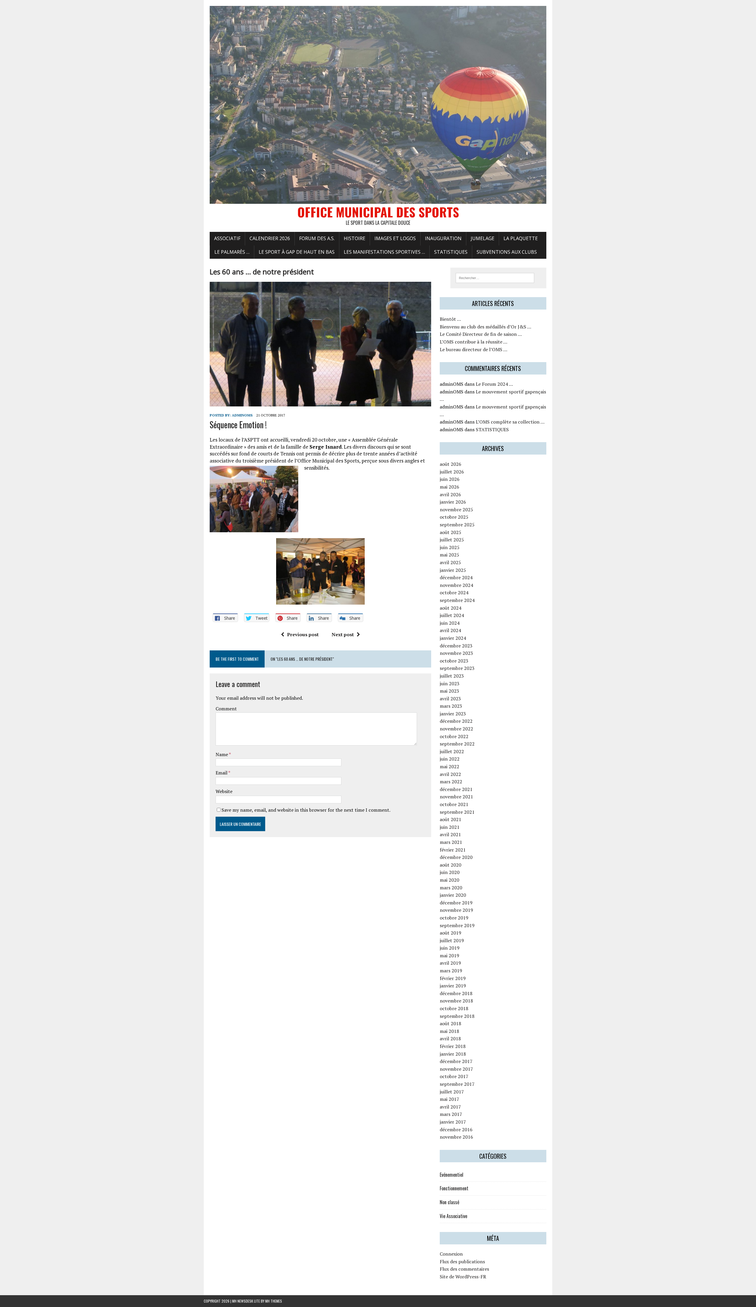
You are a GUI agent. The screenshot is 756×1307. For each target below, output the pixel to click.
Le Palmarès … (232, 252)
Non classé (449, 1202)
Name (222, 754)
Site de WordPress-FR (463, 1276)
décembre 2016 (456, 1129)
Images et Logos (395, 238)
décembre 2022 (456, 721)
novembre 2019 (456, 910)
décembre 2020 (456, 857)
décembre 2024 (456, 577)
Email (222, 772)
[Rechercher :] (495, 277)
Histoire (354, 238)
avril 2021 (450, 834)
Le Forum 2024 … (494, 384)
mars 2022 (451, 781)
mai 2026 (449, 487)
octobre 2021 (454, 804)
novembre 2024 (456, 585)
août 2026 (450, 464)
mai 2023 (449, 691)
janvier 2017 (453, 1122)
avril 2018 (450, 1038)
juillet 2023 (452, 676)
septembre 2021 (457, 812)
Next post (343, 634)
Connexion (451, 1254)
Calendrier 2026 (270, 238)
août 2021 (450, 819)
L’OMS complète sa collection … (510, 422)
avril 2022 (450, 774)
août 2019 (450, 933)
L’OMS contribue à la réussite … (473, 341)
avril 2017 (450, 1106)
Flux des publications (462, 1261)
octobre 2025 (454, 517)
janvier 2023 (453, 713)
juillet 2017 (452, 1091)
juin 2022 (450, 759)
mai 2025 (449, 554)
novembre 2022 (456, 728)
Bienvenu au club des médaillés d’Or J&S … (485, 326)
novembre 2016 (456, 1137)
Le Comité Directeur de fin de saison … (481, 334)
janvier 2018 (453, 1054)
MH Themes (273, 1300)
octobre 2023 (454, 660)
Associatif (227, 238)
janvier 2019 (453, 985)
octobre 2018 (454, 1008)
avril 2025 (450, 562)
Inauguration (443, 238)
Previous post (303, 634)
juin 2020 (450, 872)
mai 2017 (449, 1099)
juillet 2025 (452, 539)
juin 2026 (450, 479)
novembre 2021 (456, 796)
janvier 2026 (453, 502)
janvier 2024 (453, 638)
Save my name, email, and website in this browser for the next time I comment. (305, 810)
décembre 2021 (456, 789)
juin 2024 (450, 623)
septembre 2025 (457, 524)
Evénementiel (451, 1174)
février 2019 (453, 978)
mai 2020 (449, 880)
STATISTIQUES (450, 252)
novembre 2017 (456, 1069)
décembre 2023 (456, 645)
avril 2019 (450, 963)
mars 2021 (451, 842)
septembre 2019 (457, 925)
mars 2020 (451, 887)
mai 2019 (449, 955)
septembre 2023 (457, 668)
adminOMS (242, 415)
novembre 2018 (456, 1000)
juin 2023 (450, 683)
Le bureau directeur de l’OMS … (473, 349)
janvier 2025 (453, 570)
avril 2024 (450, 630)
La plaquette (521, 238)
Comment (226, 708)
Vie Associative (453, 1216)
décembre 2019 (456, 902)
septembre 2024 (457, 600)
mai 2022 (449, 766)
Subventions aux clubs (507, 252)
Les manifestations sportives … (384, 252)
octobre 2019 (454, 917)
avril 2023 (450, 698)
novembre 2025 (456, 509)
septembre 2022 (457, 743)
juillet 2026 (452, 471)
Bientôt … (450, 319)
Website (224, 791)
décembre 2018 (456, 993)
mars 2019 (451, 970)
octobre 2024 (454, 592)
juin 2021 (450, 827)
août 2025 (450, 532)
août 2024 (450, 608)
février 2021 (453, 850)
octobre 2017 (454, 1076)
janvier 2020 (453, 895)
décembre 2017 (456, 1061)
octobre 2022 (454, 736)
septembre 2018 (457, 1016)
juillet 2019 (452, 940)
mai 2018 (449, 1031)
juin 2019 (450, 948)
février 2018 (453, 1046)
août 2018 (450, 1023)
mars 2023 (451, 706)
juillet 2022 (452, 751)
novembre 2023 (456, 653)
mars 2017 (451, 1114)
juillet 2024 (452, 615)
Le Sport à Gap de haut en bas (297, 252)
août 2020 (450, 865)
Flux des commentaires (464, 1269)
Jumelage (482, 238)
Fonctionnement (454, 1188)
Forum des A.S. (317, 238)
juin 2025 (450, 547)
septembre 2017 (457, 1084)
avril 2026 (450, 494)
